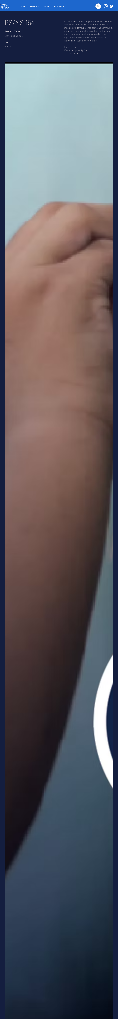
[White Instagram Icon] (105, 6)
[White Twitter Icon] (111, 6)
